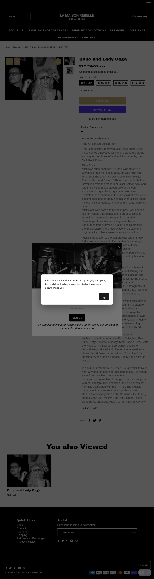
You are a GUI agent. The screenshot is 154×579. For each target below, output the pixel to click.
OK (104, 298)
